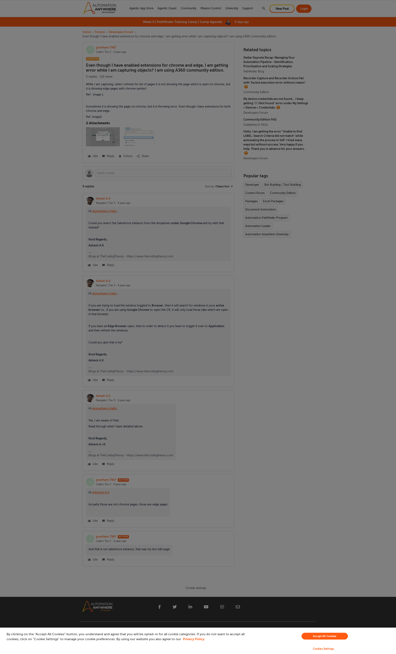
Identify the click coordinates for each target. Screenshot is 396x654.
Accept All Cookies (324, 636)
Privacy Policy (193, 639)
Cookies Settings (323, 648)
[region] (198, 641)
